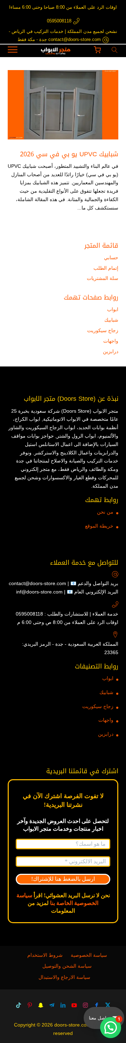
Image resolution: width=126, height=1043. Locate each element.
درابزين (110, 351)
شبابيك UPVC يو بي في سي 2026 (69, 154)
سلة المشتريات (102, 278)
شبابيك (111, 320)
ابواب (112, 309)
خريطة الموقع (99, 526)
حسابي (111, 257)
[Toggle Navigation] (13, 51)
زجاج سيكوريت (102, 330)
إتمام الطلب (105, 268)
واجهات (110, 341)
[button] (110, 1027)
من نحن (105, 512)
